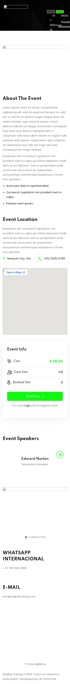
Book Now (33, 396)
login (28, 405)
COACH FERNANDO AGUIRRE (57, 115)
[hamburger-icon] (51, 11)
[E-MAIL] (7, 578)
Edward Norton (35, 459)
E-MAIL (11, 587)
